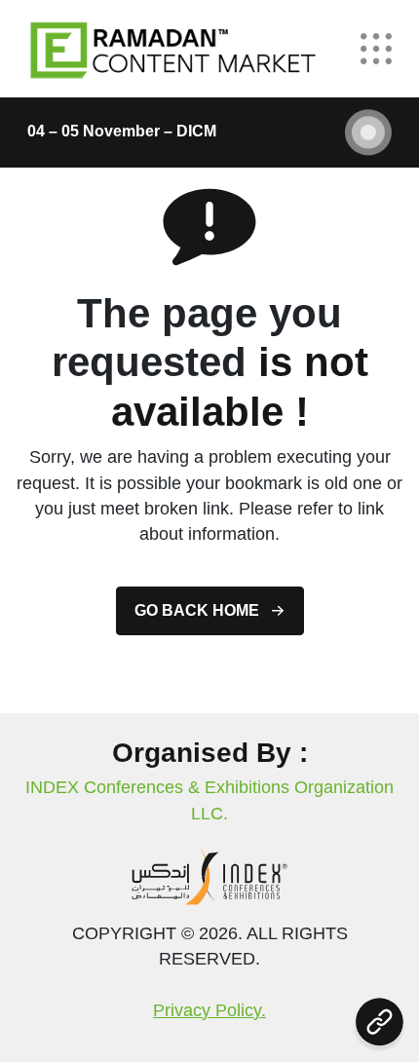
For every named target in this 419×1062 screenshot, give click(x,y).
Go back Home (196, 610)
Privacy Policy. (209, 1010)
